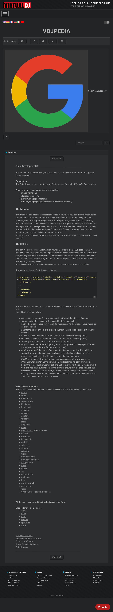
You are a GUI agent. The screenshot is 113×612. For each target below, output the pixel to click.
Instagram (98, 580)
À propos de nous (71, 576)
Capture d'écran (14, 585)
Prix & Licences (13, 583)
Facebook (98, 576)
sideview (25, 451)
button (24, 392)
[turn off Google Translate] (6, 137)
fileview (24, 448)
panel (23, 514)
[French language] (11, 22)
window (24, 520)
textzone (25, 419)
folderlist (25, 445)
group (24, 511)
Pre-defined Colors (24, 535)
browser (25, 433)
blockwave (26, 404)
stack (23, 525)
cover (23, 465)
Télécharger (12, 576)
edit (23, 463)
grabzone (25, 477)
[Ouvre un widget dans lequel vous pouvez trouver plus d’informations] (102, 607)
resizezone (26, 486)
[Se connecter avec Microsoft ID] (43, 41)
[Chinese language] (22, 22)
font (23, 471)
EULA (67, 585)
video (23, 489)
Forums (39, 585)
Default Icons (22, 547)
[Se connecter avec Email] (22, 41)
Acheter (11, 578)
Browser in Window (24, 541)
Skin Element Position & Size (28, 538)
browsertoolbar (28, 457)
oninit (23, 483)
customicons (27, 474)
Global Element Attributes (27, 544)
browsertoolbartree (30, 460)
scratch (24, 416)
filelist (23, 454)
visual (23, 422)
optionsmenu (27, 430)
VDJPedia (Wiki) (42, 580)
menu (23, 428)
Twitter (97, 583)
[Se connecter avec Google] (62, 41)
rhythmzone (26, 398)
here (94, 184)
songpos (25, 413)
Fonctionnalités (14, 580)
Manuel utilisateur (43, 578)
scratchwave (27, 401)
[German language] (15, 22)
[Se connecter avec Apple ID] (53, 41)
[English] (4, 22)
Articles (39, 583)
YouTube (98, 578)
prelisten (25, 442)
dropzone (25, 425)
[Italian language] (18, 22)
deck (23, 516)
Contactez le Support (44, 576)
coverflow (25, 436)
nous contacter (70, 578)
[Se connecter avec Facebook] (34, 41)
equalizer (25, 410)
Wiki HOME (56, 159)
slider (23, 395)
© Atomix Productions (57, 595)
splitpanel (25, 522)
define (24, 468)
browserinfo (26, 439)
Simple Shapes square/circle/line (36, 492)
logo (23, 480)
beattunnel (26, 407)
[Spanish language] (7, 22)
